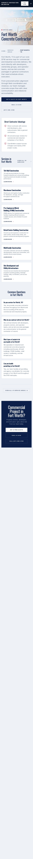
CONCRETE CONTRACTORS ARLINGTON (10, 3)
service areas (10, 51)
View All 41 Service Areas (15, 390)
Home (3, 51)
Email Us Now (17, 104)
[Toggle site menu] (30, 3)
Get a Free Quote (16, 430)
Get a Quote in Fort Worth (16, 99)
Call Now (24, 3)
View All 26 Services (24, 161)
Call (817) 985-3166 (16, 441)
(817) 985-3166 (9, 110)
